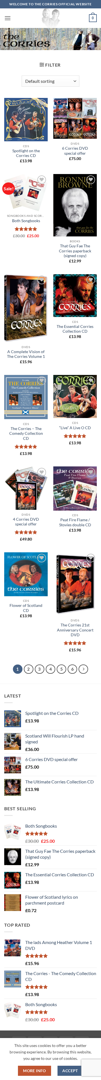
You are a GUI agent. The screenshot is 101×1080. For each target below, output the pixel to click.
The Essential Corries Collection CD (75, 329)
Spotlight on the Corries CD (26, 153)
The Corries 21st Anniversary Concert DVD (75, 630)
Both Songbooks (26, 221)
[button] (7, 18)
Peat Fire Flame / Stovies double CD (75, 522)
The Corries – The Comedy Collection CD (26, 433)
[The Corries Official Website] (50, 18)
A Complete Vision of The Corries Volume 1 (26, 354)
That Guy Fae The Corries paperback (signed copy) (75, 251)
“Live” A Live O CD (75, 428)
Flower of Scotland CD (26, 608)
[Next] (83, 669)
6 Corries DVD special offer (75, 151)
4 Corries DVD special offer (26, 522)
